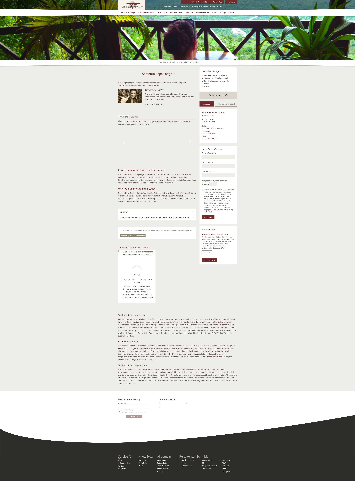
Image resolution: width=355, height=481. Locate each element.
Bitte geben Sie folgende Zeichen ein (214, 181)
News (140, 466)
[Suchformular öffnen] (184, 2)
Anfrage (206, 104)
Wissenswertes (202, 12)
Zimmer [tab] (134, 117)
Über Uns (204, 7)
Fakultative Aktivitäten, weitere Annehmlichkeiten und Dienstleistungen (154, 217)
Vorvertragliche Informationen (133, 235)
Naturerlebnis (199, 377)
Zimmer (124, 211)
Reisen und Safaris (219, 324)
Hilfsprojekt (196, 7)
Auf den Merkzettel (226, 104)
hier (212, 212)
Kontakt (175, 7)
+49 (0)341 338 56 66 (209, 128)
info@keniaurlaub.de (209, 139)
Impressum (161, 460)
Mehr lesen (207, 252)
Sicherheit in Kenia (215, 7)
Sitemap (160, 471)
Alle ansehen (209, 260)
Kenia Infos (142, 463)
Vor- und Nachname (209, 153)
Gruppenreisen (176, 12)
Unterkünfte (162, 12)
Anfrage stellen (226, 12)
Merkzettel (167, 7)
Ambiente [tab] (124, 117)
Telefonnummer (207, 162)
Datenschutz (162, 463)
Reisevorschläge (128, 12)
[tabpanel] (157, 142)
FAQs (214, 12)
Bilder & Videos (185, 7)
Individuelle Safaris (146, 12)
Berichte (189, 12)
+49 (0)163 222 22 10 (209, 133)
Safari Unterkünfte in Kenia (212, 356)
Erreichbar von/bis (208, 171)
